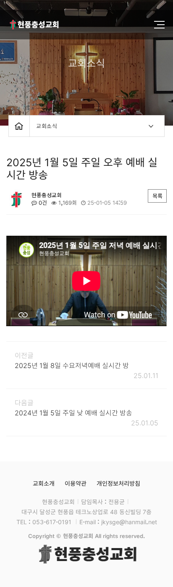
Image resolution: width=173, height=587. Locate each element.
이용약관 (75, 483)
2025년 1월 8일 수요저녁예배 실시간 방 (72, 365)
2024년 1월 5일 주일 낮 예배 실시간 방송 (73, 412)
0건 (42, 202)
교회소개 (44, 483)
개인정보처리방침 (118, 483)
